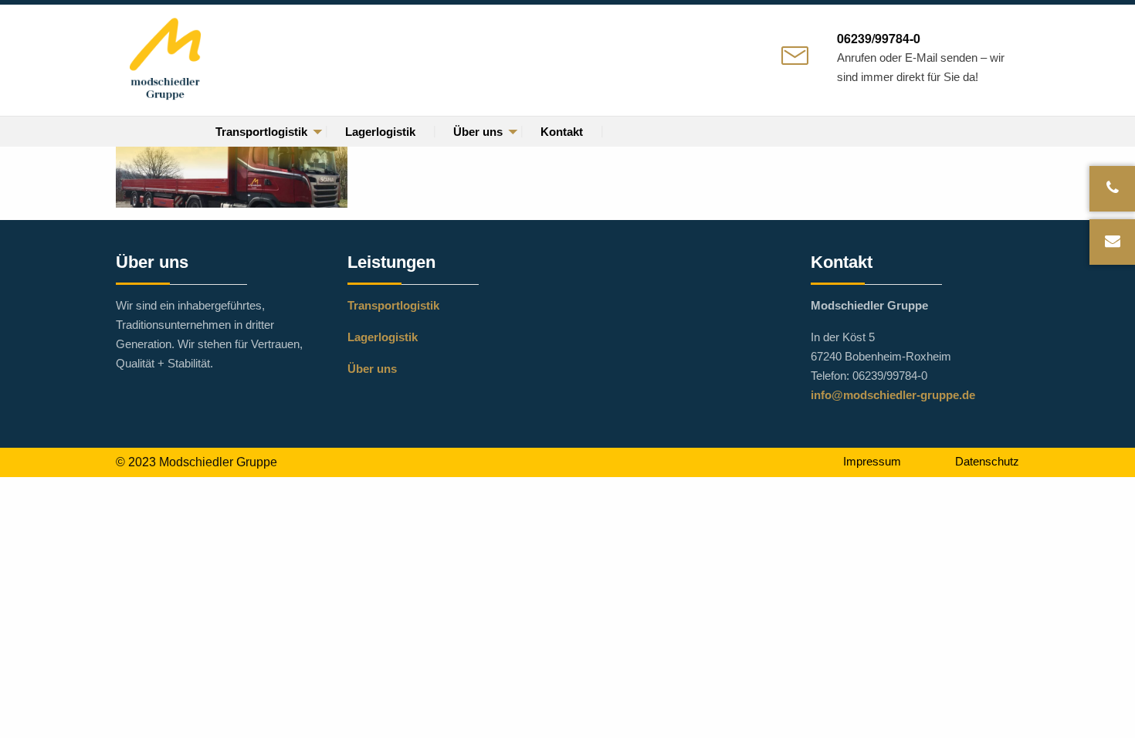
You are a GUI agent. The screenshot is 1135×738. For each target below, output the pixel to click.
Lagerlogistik (380, 131)
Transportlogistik (261, 131)
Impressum (872, 461)
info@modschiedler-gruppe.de (893, 394)
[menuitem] (262, 132)
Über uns (478, 131)
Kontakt (561, 131)
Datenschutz (987, 461)
